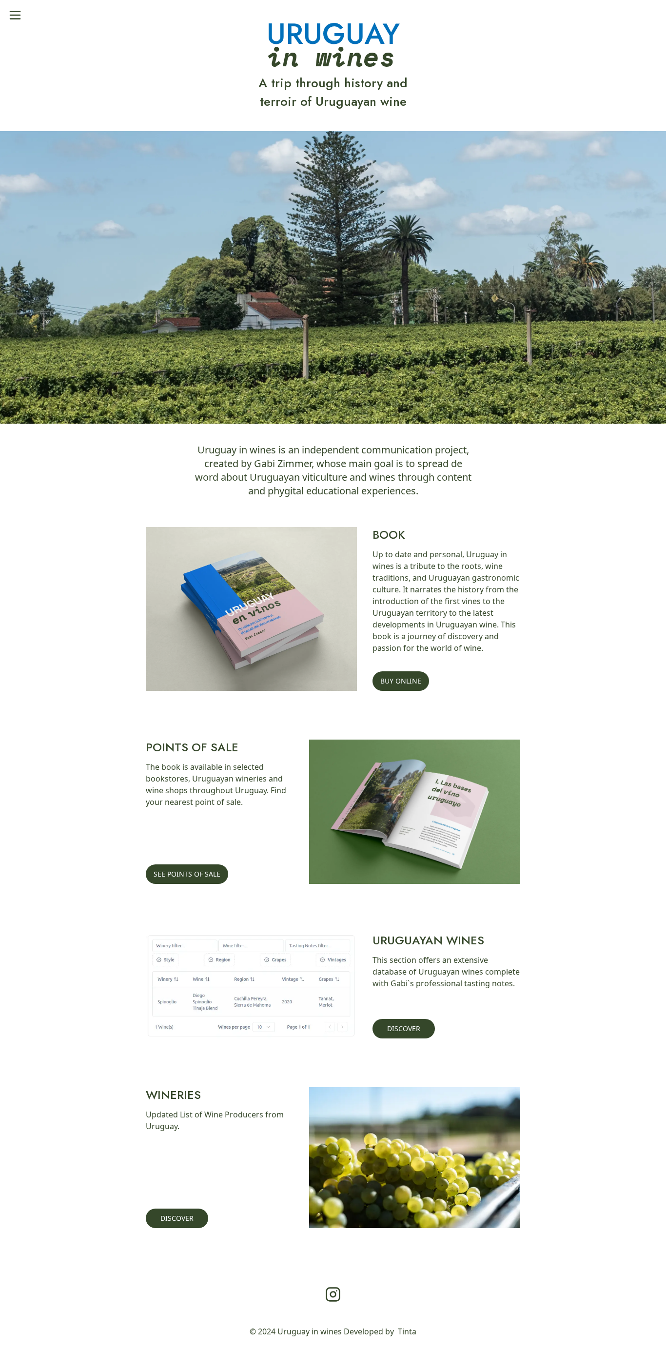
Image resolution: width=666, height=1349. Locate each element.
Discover (403, 1028)
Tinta (407, 1331)
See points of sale (187, 874)
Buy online (400, 680)
